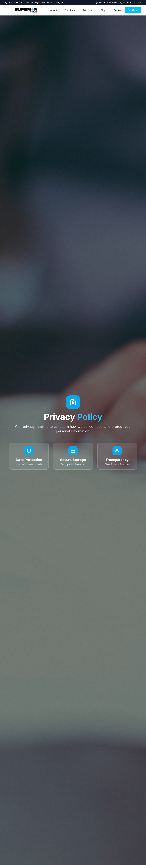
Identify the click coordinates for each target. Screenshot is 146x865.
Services (70, 10)
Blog (103, 10)
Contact (118, 10)
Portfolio (88, 10)
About (53, 10)
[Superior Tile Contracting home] (26, 10)
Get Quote (133, 10)
